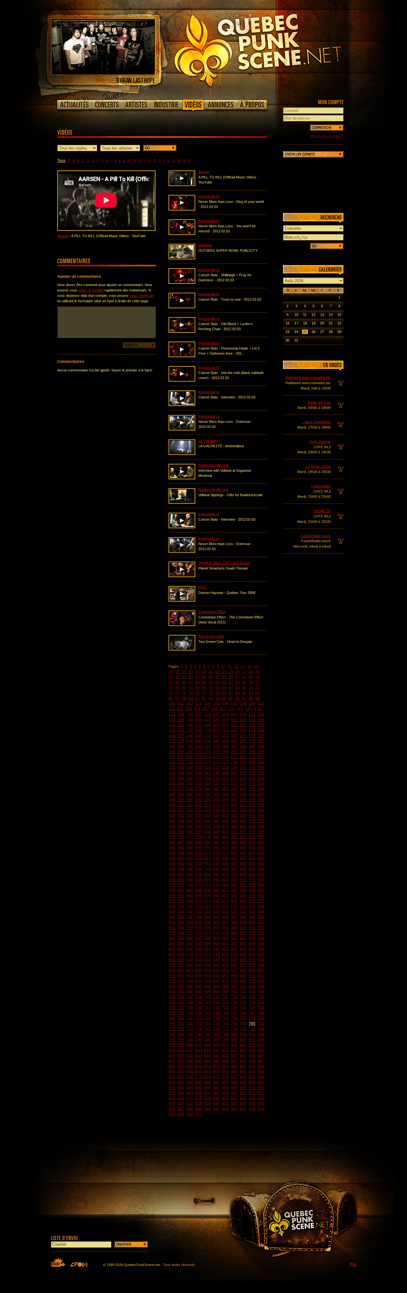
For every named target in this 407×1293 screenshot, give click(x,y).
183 (225, 741)
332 (180, 815)
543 (198, 917)
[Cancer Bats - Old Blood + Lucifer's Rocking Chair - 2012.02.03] (182, 331)
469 (225, 879)
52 (224, 682)
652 (189, 970)
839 (189, 1061)
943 (234, 1109)
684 (180, 986)
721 (216, 1002)
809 (216, 1045)
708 (198, 997)
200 (180, 752)
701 (234, 991)
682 (261, 981)
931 (225, 1103)
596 (180, 943)
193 (216, 746)
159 (207, 730)
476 (189, 885)
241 (252, 767)
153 (252, 725)
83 (244, 693)
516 (251, 901)
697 (198, 991)
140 (234, 719)
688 (216, 986)
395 (252, 842)
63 (204, 687)
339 (243, 815)
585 (180, 938)
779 (243, 1029)
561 (261, 922)
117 (223, 709)
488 (198, 890)
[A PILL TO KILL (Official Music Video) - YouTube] (182, 185)
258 (207, 778)
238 (225, 767)
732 (216, 1007)
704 (261, 991)
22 (211, 672)
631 (198, 959)
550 (261, 917)
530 (180, 911)
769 (252, 1023)
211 (180, 757)
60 (184, 687)
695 (180, 991)
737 (261, 1007)
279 (198, 789)
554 (198, 922)
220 (260, 757)
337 (225, 815)
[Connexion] (326, 127)
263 (252, 778)
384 (252, 837)
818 (198, 1050)
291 (207, 794)
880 (261, 1077)
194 (225, 746)
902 (261, 1087)
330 (261, 810)
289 (189, 794)
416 (242, 853)
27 (244, 672)
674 (189, 981)
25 (231, 672)
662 (180, 975)
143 (261, 719)
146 (189, 725)
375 (172, 837)
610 (207, 949)
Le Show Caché (318, 466)
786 (207, 1034)
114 (197, 709)
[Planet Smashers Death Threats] (182, 576)
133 (172, 719)
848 (172, 1066)
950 (198, 1114)
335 (207, 815)
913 (260, 1093)
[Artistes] (136, 105)
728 (180, 1007)
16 (171, 672)
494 (252, 890)
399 (189, 847)
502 (225, 895)
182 (216, 741)
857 (252, 1066)
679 (234, 981)
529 (172, 911)
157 (189, 730)
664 (198, 975)
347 (216, 821)
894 (189, 1087)
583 (261, 933)
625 (243, 954)
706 (180, 997)
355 (189, 826)
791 (252, 1034)
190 (189, 746)
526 (243, 906)
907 (207, 1093)
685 (189, 986)
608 (189, 949)
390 (207, 842)
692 (252, 986)
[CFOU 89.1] (79, 1264)
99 (257, 698)
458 (225, 874)
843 (225, 1061)
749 (172, 1018)
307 (252, 799)
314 (216, 805)
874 (207, 1077)
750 (180, 1018)
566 (207, 927)
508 (180, 901)
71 (257, 687)
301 (198, 799)
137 (207, 719)
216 (225, 757)
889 (243, 1082)
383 (243, 837)
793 (172, 1039)
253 (261, 773)
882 (180, 1082)
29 (257, 672)
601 (225, 943)
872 (189, 1077)
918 (207, 1098)
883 (189, 1082)
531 (189, 911)
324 (207, 810)
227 (225, 762)
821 (225, 1050)
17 (177, 672)
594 (261, 938)
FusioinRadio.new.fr (315, 536)
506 (261, 895)
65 (217, 687)
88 (184, 698)
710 (216, 997)
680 (243, 981)
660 (261, 970)
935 (261, 1103)
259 (216, 778)
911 (243, 1093)
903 (172, 1093)
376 (180, 837)
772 (180, 1029)
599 (207, 943)
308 (261, 799)
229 (243, 762)
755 (225, 1018)
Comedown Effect (212, 612)
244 (180, 773)
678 (225, 981)
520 (189, 906)
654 (207, 970)
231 (261, 762)
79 (217, 693)
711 (225, 997)
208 (252, 752)
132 (261, 714)
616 (260, 949)
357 (207, 826)
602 (234, 943)
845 (243, 1061)
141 (243, 719)
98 (251, 698)
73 (177, 693)
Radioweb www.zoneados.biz (308, 377)
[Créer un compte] (313, 154)
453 (180, 874)
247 (207, 773)
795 (189, 1039)
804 (172, 1045)
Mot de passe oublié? (327, 136)
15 (256, 666)
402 (216, 847)
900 (243, 1087)
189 (180, 746)
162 (234, 730)
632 (207, 959)
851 (198, 1066)
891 (261, 1082)
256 (189, 778)
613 (234, 949)
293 (225, 794)
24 (224, 672)
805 (180, 1045)
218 (242, 757)
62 (197, 687)
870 (172, 1077)
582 (252, 933)
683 (172, 986)
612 (225, 949)
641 (189, 965)
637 (252, 959)
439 (252, 863)
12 (236, 666)
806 (189, 1045)
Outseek (205, 245)
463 (172, 879)
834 (243, 1055)
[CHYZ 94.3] (58, 1262)
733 (225, 1007)
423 (207, 858)
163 (243, 730)
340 (252, 815)
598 (198, 943)
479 (216, 885)
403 (225, 847)
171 (216, 735)
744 (225, 1013)
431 (180, 863)
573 (172, 933)
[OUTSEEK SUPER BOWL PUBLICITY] (182, 258)
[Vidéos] (193, 106)
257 (198, 778)
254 (172, 778)
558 (234, 922)
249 (225, 773)
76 (197, 693)
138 (216, 719)
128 (225, 714)
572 (261, 927)
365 (180, 832)
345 (198, 821)
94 (224, 698)
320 (172, 810)
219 (251, 757)
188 (172, 746)
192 (207, 746)
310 (180, 805)
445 (207, 869)
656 (225, 970)
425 (225, 858)
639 (172, 965)
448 (234, 869)
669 (243, 975)
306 (243, 799)
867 (243, 1071)
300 (189, 799)
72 (171, 693)
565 (198, 927)
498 (189, 895)
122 (172, 714)
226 (216, 762)
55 (244, 682)
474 (172, 885)
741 (198, 1013)
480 (225, 885)
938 (189, 1109)
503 (234, 895)
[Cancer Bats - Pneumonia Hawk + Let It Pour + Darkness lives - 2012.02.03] (182, 356)
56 (251, 682)
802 (252, 1039)
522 (207, 906)
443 (189, 869)
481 (234, 885)
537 (243, 911)
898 (225, 1087)
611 (216, 949)
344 (189, 821)
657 (234, 970)
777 (225, 1029)
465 (189, 879)
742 (207, 1013)
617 (172, 954)
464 (180, 879)
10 (223, 666)
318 (251, 805)
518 (172, 906)
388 (189, 842)
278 (189, 789)
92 (211, 698)
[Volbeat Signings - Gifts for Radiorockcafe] (182, 502)
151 (234, 725)
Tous (61, 160)
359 (225, 826)
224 (198, 762)
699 (216, 991)
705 (172, 997)
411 (198, 853)
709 (207, 997)
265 (172, 783)
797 (207, 1039)
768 (243, 1023)
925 (172, 1103)
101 (180, 703)
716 (172, 1002)
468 (216, 879)
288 (180, 794)
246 (198, 773)
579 (225, 933)
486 (180, 890)
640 (180, 965)
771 (172, 1029)
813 (251, 1045)
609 (198, 949)
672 (172, 981)
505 (252, 895)
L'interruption (321, 486)
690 (234, 986)
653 (198, 970)
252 (252, 773)
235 (198, 767)
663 (189, 975)
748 (261, 1013)
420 (180, 858)
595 (172, 943)
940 (207, 1109)
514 (234, 901)
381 (225, 837)
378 (198, 837)
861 (189, 1071)
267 (189, 783)
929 (207, 1103)
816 (180, 1050)
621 (207, 954)
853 (216, 1066)
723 (234, 1002)
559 (243, 922)
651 (180, 970)
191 (198, 746)
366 (189, 832)
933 (243, 1103)
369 (216, 832)
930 (216, 1103)
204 (216, 752)
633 (216, 959)
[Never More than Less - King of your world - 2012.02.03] (182, 209)
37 (217, 677)
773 (189, 1029)
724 (243, 1002)
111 (172, 709)
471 (243, 879)
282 (225, 789)
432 (189, 863)
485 (172, 890)
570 (243, 927)
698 (207, 991)
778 (234, 1029)
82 (237, 693)
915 (180, 1098)
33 (191, 677)
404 (234, 847)
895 (198, 1087)
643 (207, 965)
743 (216, 1013)
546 (225, 917)
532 (198, 911)
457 (216, 874)
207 (243, 752)
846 (252, 1061)
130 (243, 714)
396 (261, 842)
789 (234, 1034)
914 (172, 1098)
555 (207, 922)
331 (172, 815)
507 (172, 901)
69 (244, 687)
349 (234, 821)
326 (225, 810)
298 (172, 799)
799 (225, 1039)
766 (225, 1023)
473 (261, 879)
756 (234, 1018)
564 (189, 927)
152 (243, 725)
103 (198, 703)
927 (189, 1103)
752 (198, 1018)
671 (261, 975)
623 (225, 954)
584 (172, 938)
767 (234, 1023)
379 (207, 837)
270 (216, 783)
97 (244, 698)
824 (252, 1050)
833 (234, 1055)
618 (180, 954)
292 (216, 794)
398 (180, 847)
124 (189, 714)
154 (261, 725)
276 (172, 789)
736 (252, 1007)
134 (180, 719)
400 (198, 847)
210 (172, 757)
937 (180, 1109)
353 (172, 826)
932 (234, 1103)
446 (216, 869)
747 (252, 1013)
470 (234, 879)
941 (216, 1109)
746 (243, 1013)
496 (172, 895)
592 (243, 938)
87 (177, 698)
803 (261, 1039)
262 (243, 778)
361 (243, 826)
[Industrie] (166, 105)
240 (243, 767)
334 (198, 815)
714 (251, 997)
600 (216, 943)
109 (252, 703)
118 (231, 709)
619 (189, 954)
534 (216, 911)
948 (180, 1114)
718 (189, 1002)
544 (207, 917)
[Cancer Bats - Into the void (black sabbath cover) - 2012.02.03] (182, 380)
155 (172, 730)
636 (243, 959)
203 (207, 752)
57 (257, 682)
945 (252, 1109)
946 (261, 1109)
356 (198, 826)
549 (252, 917)
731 (207, 1007)
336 (216, 815)
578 (216, 933)
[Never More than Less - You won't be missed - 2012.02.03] (182, 234)
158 (198, 730)
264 (261, 778)
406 (252, 847)
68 (237, 687)
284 (243, 789)
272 (234, 783)
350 (243, 821)
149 (216, 725)
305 (234, 799)
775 (207, 1029)
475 (180, 885)
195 (234, 746)
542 (189, 917)
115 (206, 709)
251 (243, 773)
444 (198, 869)
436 (225, 863)
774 (198, 1029)
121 (257, 709)
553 (189, 922)
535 (225, 911)
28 (251, 672)
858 (261, 1066)
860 (180, 1071)
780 (252, 1029)
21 (204, 672)
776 (216, 1029)
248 (216, 773)
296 (252, 794)
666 (216, 975)
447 (225, 869)
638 (261, 959)
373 (252, 832)
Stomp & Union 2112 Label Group (224, 563)
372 (243, 832)
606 (172, 949)
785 (198, 1034)
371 (234, 832)
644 (216, 965)
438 (243, 863)
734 (234, 1007)
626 (252, 954)
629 (180, 959)
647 (243, 965)
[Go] (159, 148)
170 (207, 735)
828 (189, 1055)
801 (243, 1039)
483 (252, 885)
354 (180, 826)
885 (207, 1082)
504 (243, 895)
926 (180, 1103)
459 (234, 874)
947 (172, 1114)
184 (234, 741)
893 (180, 1087)
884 (198, 1082)
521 (198, 906)
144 (172, 725)
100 (172, 703)
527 (252, 906)
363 (261, 826)
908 (216, 1093)
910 (234, 1093)
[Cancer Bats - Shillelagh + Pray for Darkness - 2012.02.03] (182, 282)
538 (252, 911)
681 (252, 981)
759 (261, 1018)
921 (234, 1098)
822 (234, 1050)
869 (261, 1071)
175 (252, 735)
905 (189, 1093)
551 (172, 922)
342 (172, 821)
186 (252, 741)
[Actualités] (74, 105)
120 (248, 709)
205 (225, 752)
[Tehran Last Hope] (103, 73)
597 (189, 943)
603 (243, 943)
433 (198, 863)
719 (198, 1002)
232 (172, 767)
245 (189, 773)
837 (172, 1061)
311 (189, 805)
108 (243, 703)
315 (225, 805)
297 (261, 794)
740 (189, 1013)
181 (207, 741)
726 (261, 1002)
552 (180, 922)
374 (261, 832)
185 (243, 741)
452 (172, 874)
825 (261, 1050)
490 (216, 890)
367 (198, 832)
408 (172, 853)
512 (216, 901)
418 (260, 853)
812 (242, 1045)
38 (224, 677)
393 (234, 842)
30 (171, 677)
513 (225, 901)
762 (189, 1023)
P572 (202, 587)
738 (172, 1013)
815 (172, 1050)
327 (234, 810)
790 (243, 1034)
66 (224, 687)
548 (243, 917)
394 (243, 842)
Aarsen (62, 236)
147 (198, 725)
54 (237, 682)
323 (198, 810)
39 (231, 677)
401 (207, 847)
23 (217, 672)
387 (180, 842)
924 (261, 1098)
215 (216, 757)
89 (191, 698)
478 (207, 885)
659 (252, 970)
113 (188, 709)
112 (180, 709)
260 (225, 778)
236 (207, 767)
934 (252, 1103)
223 (189, 762)
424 (216, 858)
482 (243, 885)
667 (225, 975)
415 (234, 853)
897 (216, 1087)
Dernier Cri (322, 511)
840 (198, 1061)
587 (198, 938)
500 (207, 895)
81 (231, 693)
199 (172, 752)
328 (243, 810)
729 (189, 1007)
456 (207, 874)
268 (198, 783)
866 (234, 1071)
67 (231, 687)
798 (216, 1039)
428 (252, 858)
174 (243, 735)
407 (261, 847)
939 (198, 1109)
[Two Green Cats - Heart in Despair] (182, 649)
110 (261, 703)
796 (198, 1039)
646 (234, 965)
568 (225, 927)
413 (216, 853)
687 (207, 986)
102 (189, 703)
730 (198, 1007)
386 (172, 842)
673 (180, 981)
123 (180, 714)
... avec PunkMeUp (316, 422)
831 (216, 1055)
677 (216, 981)
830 (207, 1055)
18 (184, 672)
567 (216, 927)
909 (225, 1093)
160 (216, 730)
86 (171, 698)
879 (252, 1077)
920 (225, 1098)
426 (234, 858)
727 (172, 1007)
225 (207, 762)
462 (261, 874)
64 (211, 687)
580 (234, 933)
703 (252, 991)
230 (252, 762)
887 (225, 1082)
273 (243, 783)
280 (207, 789)
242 (261, 767)
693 (261, 986)
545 (216, 917)
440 (261, 863)
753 (207, 1018)
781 (261, 1029)
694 (172, 991)
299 (180, 799)
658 (243, 970)
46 (184, 682)
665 (207, 975)
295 (243, 794)
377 (189, 837)
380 (216, 837)
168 (189, 735)
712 (234, 997)
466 (198, 879)
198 (261, 746)
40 (237, 677)
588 (207, 938)
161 (225, 730)
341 (261, 815)
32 (184, 677)
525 (234, 906)
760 (172, 1023)
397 (172, 847)
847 (261, 1061)
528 (261, 906)
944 (243, 1109)
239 (234, 767)
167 (180, 735)
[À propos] (252, 105)
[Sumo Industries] (353, 1265)
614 (242, 949)
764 (207, 1023)
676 (207, 981)
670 (252, 975)
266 (180, 783)
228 (234, 762)
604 (252, 943)
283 (234, 789)
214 (207, 757)
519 (180, 906)
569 (234, 927)
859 (172, 1071)
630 (189, 959)
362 (252, 826)
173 (234, 735)
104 (207, 703)
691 (243, 986)
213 (198, 757)
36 (211, 677)
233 (180, 767)
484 (261, 885)
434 (207, 863)
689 (225, 986)
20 (197, 672)
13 (243, 666)
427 (243, 858)
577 (207, 933)
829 (198, 1055)
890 (252, 1082)
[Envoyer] (131, 1244)
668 (234, 975)
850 (189, 1066)
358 (216, 826)
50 (211, 682)
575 (189, 933)
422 (198, 858)
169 (198, 735)
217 (234, 757)
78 (211, 693)
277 (180, 789)
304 (225, 799)
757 (243, 1018)
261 (234, 778)
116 (214, 709)
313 (207, 805)
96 (237, 698)
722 (225, 1002)
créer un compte (91, 290)
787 (216, 1034)
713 (242, 997)
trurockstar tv (208, 196)
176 (261, 735)
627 (261, 954)
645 (225, 965)
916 (189, 1098)
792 (261, 1034)
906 (198, 1093)
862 (198, 1071)
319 (260, 805)
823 (243, 1050)
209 (261, 752)
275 (261, 783)
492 (234, 890)
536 (234, 911)
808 (207, 1045)
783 (180, 1034)
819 (207, 1050)
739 (180, 1013)
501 (216, 895)
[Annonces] (221, 105)
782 (172, 1034)
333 (189, 815)
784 (189, 1034)
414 (225, 853)
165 (261, 730)
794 (180, 1039)
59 (177, 687)
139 (225, 719)
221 (172, 762)
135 (189, 719)
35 (204, 677)
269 (207, 783)
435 (216, 863)
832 (225, 1055)
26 (237, 672)
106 (225, 703)
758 (252, 1018)
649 (261, 965)
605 (261, 943)
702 (243, 991)
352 (261, 821)
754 (216, 1018)
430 (172, 863)
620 (198, 954)
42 (251, 677)
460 (243, 874)
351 (252, 821)
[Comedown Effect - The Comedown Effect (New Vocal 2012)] (182, 625)
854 (225, 1066)
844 (234, 1061)
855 (234, 1066)
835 (252, 1055)
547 (234, 917)
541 (180, 917)
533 (207, 911)
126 (207, 714)
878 (243, 1077)
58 (171, 687)
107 (234, 703)
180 (198, 741)
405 (243, 847)
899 (234, 1087)
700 (225, 991)
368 (207, 832)
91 (204, 698)
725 (252, 1002)
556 (216, 922)
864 (216, 1071)
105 (216, 703)
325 (216, 810)
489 (207, 890)
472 (252, 879)
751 (189, 1018)
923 (252, 1098)
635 (234, 959)
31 (177, 677)
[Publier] (139, 345)
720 (207, 1002)
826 (172, 1055)
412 (207, 853)
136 (198, 719)
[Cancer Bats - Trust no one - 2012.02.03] (182, 307)
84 (251, 693)
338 (234, 815)
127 (216, 714)
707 (189, 997)
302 (207, 799)
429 (261, 858)
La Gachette (207, 441)
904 (180, 1093)
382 (234, 837)
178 (180, 741)
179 (189, 741)
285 (252, 789)
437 (234, 863)
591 (234, 938)
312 (198, 805)
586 (189, 938)
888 (234, 1082)
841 (207, 1061)
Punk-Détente (320, 441)
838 (180, 1061)
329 (252, 810)
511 (207, 901)
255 (180, 778)
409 (180, 853)
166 (172, 735)
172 (225, 735)
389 (198, 842)
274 (252, 783)
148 (207, 725)
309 (172, 805)
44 (171, 682)
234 (189, 767)
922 (243, 1098)
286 (261, 789)
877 (234, 1077)
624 (234, 954)
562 (172, 927)
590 (225, 938)
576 (198, 933)
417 (251, 853)
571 (252, 927)
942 (225, 1109)
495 (261, 890)
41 (244, 677)
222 (180, 762)
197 (252, 746)
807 (198, 1045)
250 (234, 773)
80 (224, 693)
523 (216, 906)
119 (240, 709)
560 (252, 922)
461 (252, 874)
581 (243, 933)
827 (180, 1055)
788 (225, 1034)
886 (216, 1082)
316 (234, 805)
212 (189, 757)
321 (180, 810)
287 (172, 794)
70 (251, 687)
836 (261, 1055)
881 (172, 1082)
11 (230, 666)
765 (216, 1023)
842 (216, 1061)
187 (261, 741)
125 (198, 714)
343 (180, 821)
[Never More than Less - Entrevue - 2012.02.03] (182, 429)
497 (180, 895)
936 (172, 1109)
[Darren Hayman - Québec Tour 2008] (182, 600)
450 (252, 869)
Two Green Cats (211, 636)
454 (189, 874)
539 (261, 911)
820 (216, 1050)
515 (242, 901)
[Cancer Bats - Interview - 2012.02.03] (182, 405)
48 (197, 682)
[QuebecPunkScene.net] (270, 49)
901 (252, 1087)
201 (189, 752)
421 (189, 858)
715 (260, 997)
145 (180, 725)
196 (243, 746)
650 (172, 970)
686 (198, 986)
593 (252, 938)
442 (180, 869)
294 (234, 794)
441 (172, 869)
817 (189, 1050)
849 (180, 1066)
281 (216, 789)
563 (180, 927)
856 (243, 1066)
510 (198, 901)
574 (180, 933)
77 (204, 693)
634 (225, 959)
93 (217, 698)
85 (257, 693)
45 (177, 682)
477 (198, 885)
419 (172, 858)
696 (189, 991)
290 (198, 794)
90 (197, 698)
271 (225, 783)
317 (242, 805)
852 (207, 1066)
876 (225, 1077)
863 (207, 1071)
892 (172, 1087)
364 (172, 832)
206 (234, 752)
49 (204, 682)
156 (180, 730)
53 (231, 682)
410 (189, 853)
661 (172, 975)
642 (198, 965)
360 (234, 826)
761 (180, 1023)
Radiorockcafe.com (213, 465)
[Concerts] (107, 105)
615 (251, 949)
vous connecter (142, 295)
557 (225, 922)
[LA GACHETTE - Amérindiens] (182, 454)
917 (198, 1098)
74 (184, 693)
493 (243, 890)
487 (189, 890)
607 (180, 949)
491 (225, 890)
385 (261, 837)
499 (198, 895)
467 (207, 879)
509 (189, 901)
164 (252, 730)
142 (252, 719)
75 (191, 693)
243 (172, 773)
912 (251, 1093)
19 (191, 672)
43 (257, 677)
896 (207, 1087)
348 (225, 821)
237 (216, 767)
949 (189, 1114)
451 (261, 869)
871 (180, 1077)
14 (249, 666)
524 (225, 906)
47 (191, 682)
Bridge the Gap (319, 402)
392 (225, 842)
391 (216, 842)
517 (260, 901)
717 (180, 1002)
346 (207, 821)
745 (234, 1013)
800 (234, 1039)
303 (216, 799)
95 (231, 698)
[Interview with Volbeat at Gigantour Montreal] (182, 478)
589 (216, 938)
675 (198, 981)
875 (216, 1077)
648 (252, 965)
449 (243, 869)
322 (189, 810)
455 (198, 874)
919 (216, 1098)
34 (197, 677)
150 (225, 725)
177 (172, 741)
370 (225, 832)
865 (225, 1071)
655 (216, 970)
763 (198, 1023)
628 (172, 959)
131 (252, 714)
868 (252, 1071)
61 (191, 687)
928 (198, 1103)
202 (198, 752)
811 (234, 1045)
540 (172, 917)
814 (260, 1045)
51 (217, 682)
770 (261, 1023)
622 (216, 954)
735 (243, 1007)
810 (225, 1045)
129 (234, 714)
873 (198, 1077)
